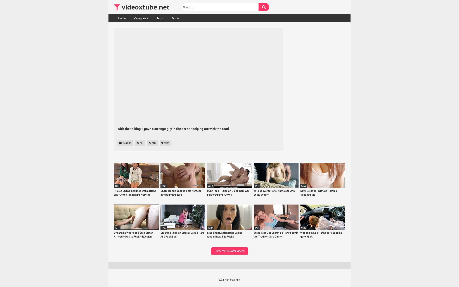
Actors (175, 18)
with (166, 142)
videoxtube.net (144, 7)
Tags (160, 18)
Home (122, 18)
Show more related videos (229, 251)
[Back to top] (447, 276)
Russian (126, 142)
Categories (141, 18)
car (141, 142)
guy (153, 142)
